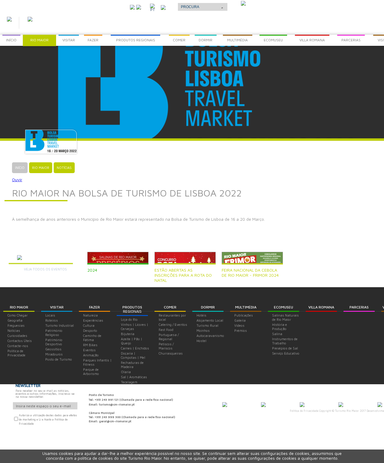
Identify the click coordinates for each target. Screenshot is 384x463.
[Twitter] (132, 6)
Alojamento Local (209, 320)
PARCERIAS (359, 307)
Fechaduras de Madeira (132, 365)
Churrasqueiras (171, 353)
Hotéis (201, 315)
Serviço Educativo (285, 353)
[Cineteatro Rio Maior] (302, 405)
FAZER (94, 307)
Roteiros (51, 320)
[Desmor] (263, 405)
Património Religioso (53, 333)
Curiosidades (17, 336)
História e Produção (279, 327)
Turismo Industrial (59, 325)
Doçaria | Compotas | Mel (133, 355)
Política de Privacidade (17, 353)
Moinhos (203, 330)
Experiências (93, 320)
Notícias (14, 330)
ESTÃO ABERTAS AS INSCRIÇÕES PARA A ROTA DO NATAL (183, 275)
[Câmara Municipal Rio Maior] (224, 405)
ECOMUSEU (283, 307)
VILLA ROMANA (321, 307)
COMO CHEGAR (109, 6)
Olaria (126, 372)
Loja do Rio (129, 319)
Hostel (201, 341)
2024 (92, 270)
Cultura (88, 325)
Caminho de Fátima (92, 338)
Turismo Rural (207, 325)
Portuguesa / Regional (169, 337)
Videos (239, 325)
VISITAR (57, 307)
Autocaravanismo (210, 336)
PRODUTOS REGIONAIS (132, 309)
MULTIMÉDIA (245, 307)
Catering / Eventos (173, 324)
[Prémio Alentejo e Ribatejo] (243, 4)
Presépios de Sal (285, 348)
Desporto (90, 330)
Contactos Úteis (20, 341)
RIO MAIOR (19, 307)
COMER (170, 307)
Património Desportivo (53, 342)
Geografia (15, 320)
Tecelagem (129, 382)
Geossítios (53, 349)
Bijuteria (127, 334)
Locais (50, 315)
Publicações (243, 315)
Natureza (90, 315)
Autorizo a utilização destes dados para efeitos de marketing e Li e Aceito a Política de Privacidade (48, 419)
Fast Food (166, 330)
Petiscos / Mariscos (166, 346)
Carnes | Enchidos (135, 348)
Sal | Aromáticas (134, 377)
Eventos (89, 350)
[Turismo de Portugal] (340, 405)
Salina (277, 334)
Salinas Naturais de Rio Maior (285, 317)
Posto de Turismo (58, 359)
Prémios (240, 330)
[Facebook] (138, 6)
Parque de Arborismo (91, 371)
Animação (91, 355)
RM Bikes (90, 345)
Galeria (240, 320)
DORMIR (208, 307)
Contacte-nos (18, 346)
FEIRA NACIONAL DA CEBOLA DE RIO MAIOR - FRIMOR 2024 (250, 272)
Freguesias (16, 325)
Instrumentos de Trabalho (285, 341)
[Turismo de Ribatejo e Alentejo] (379, 405)
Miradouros (54, 354)
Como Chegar (18, 315)
